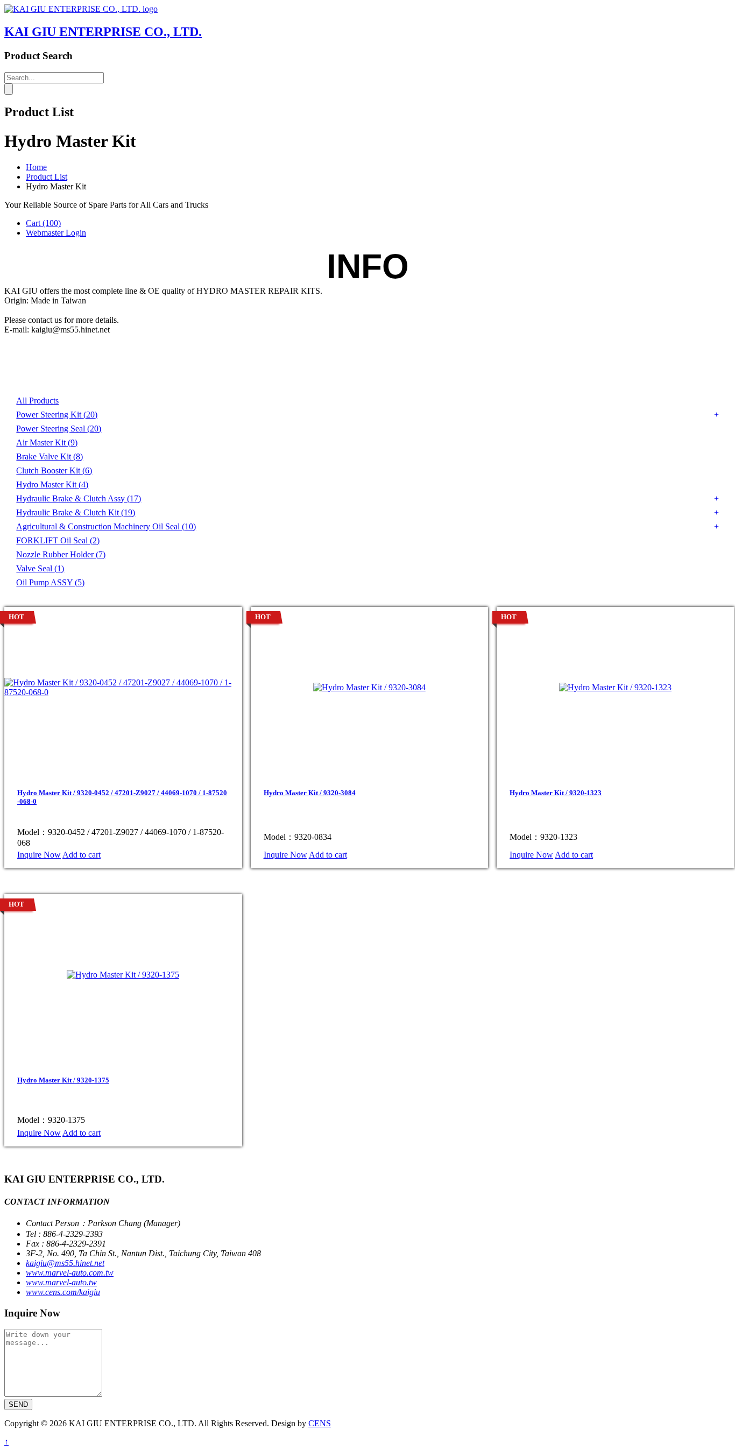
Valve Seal (40, 568)
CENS (319, 1423)
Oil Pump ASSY (50, 582)
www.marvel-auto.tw (61, 1282)
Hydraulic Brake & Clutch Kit (75, 512)
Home (36, 167)
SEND (18, 1404)
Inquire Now (39, 854)
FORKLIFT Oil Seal (58, 540)
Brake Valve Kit (49, 456)
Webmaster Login (56, 232)
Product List (46, 176)
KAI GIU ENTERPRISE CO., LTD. (103, 32)
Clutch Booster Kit (54, 470)
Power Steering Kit (56, 414)
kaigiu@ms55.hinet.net (65, 1263)
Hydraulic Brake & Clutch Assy (78, 498)
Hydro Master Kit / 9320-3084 (310, 793)
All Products (37, 400)
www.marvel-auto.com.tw (70, 1272)
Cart (43, 223)
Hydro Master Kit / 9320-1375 (63, 1080)
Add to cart (81, 854)
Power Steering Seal (58, 428)
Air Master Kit (46, 442)
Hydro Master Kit (52, 484)
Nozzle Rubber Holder (60, 554)
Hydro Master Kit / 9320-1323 (556, 793)
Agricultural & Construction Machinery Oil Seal (106, 526)
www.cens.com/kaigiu (63, 1292)
